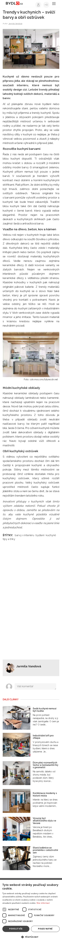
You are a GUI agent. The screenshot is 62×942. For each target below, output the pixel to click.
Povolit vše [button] (15, 928)
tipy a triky (9, 539)
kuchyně (51, 535)
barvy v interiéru (24, 535)
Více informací (43, 903)
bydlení (40, 535)
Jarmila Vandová (15, 23)
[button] (31, 936)
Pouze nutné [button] (45, 928)
